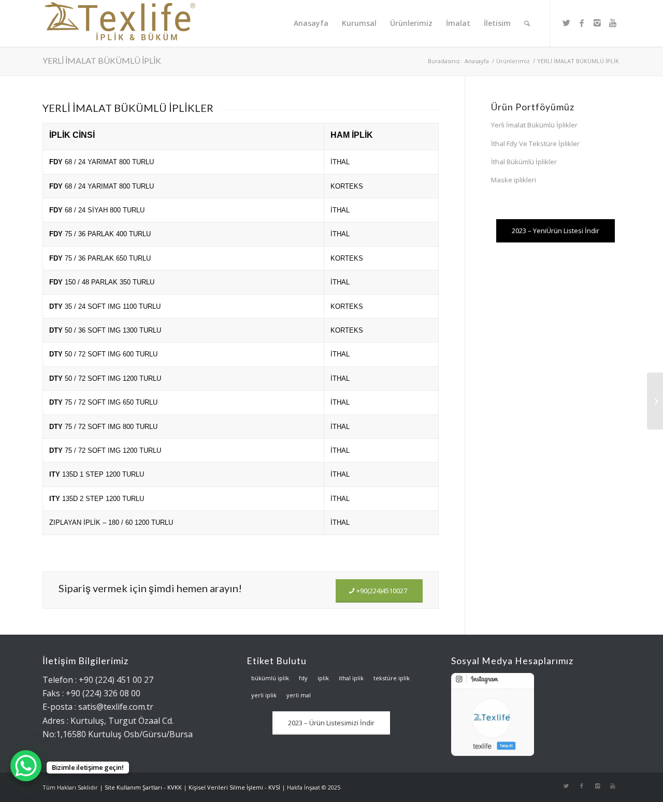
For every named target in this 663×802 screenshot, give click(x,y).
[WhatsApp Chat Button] (25, 765)
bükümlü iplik (270, 678)
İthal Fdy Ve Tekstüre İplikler (535, 143)
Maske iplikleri (513, 179)
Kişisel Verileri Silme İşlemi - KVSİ (234, 787)
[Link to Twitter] (566, 23)
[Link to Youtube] (613, 23)
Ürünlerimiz (513, 61)
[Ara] (527, 23)
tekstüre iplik (391, 678)
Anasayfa (477, 61)
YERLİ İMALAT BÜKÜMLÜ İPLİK (101, 60)
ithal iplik (351, 678)
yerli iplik (264, 695)
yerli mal (298, 695)
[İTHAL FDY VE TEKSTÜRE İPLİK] (655, 401)
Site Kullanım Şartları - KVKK (143, 787)
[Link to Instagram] (597, 23)
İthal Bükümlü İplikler (524, 161)
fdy (303, 678)
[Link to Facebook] (581, 23)
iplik (323, 678)
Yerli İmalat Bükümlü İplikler (534, 125)
